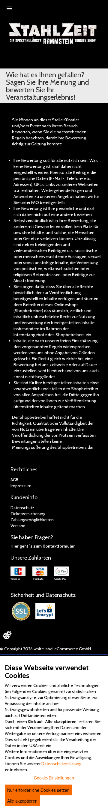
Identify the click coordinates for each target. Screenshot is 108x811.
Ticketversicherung (27, 513)
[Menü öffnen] (9, 8)
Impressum (21, 485)
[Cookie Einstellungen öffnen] (7, 635)
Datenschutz (22, 507)
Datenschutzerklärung (61, 763)
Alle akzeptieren (22, 801)
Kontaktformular (59, 546)
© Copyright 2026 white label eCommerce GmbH (45, 649)
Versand (18, 525)
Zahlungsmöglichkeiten (32, 519)
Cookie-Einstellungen (54, 778)
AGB (14, 479)
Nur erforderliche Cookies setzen (38, 790)
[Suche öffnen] (102, 56)
